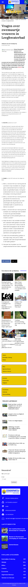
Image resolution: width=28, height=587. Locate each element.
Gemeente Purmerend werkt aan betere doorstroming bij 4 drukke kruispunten (17, 451)
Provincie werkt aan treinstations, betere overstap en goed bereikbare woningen (17, 436)
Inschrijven (14, 482)
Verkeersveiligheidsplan (15, 420)
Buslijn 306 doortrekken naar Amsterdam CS (16, 458)
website (20, 67)
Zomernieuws (13, 544)
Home (3, 19)
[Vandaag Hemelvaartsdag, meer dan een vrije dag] (20, 315)
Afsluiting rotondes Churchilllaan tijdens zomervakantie (14, 428)
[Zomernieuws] (5, 546)
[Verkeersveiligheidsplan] (4, 421)
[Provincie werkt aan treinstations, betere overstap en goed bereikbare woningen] (4, 436)
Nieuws (7, 19)
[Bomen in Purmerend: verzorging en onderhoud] (5, 538)
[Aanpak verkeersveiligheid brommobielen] (4, 415)
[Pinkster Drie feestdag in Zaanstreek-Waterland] (20, 297)
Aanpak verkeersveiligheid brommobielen (16, 414)
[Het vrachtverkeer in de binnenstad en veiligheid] (5, 530)
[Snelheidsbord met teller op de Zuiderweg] (4, 444)
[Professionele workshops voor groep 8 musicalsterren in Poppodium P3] (7, 297)
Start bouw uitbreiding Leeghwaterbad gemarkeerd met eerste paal (19, 342)
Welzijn (12, 19)
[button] (2, 2)
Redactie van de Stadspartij (9, 43)
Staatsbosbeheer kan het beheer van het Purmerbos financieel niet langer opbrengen (7, 323)
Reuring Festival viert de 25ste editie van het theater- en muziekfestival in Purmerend (7, 285)
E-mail (3, 477)
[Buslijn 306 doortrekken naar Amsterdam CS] (4, 459)
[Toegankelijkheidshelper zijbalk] (26, 2)
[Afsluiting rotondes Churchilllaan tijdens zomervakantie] (4, 427)
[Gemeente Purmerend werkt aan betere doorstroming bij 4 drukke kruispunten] (4, 451)
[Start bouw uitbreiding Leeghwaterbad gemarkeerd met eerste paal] (20, 333)
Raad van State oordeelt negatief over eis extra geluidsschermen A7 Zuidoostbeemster (15, 407)
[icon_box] (10, 498)
